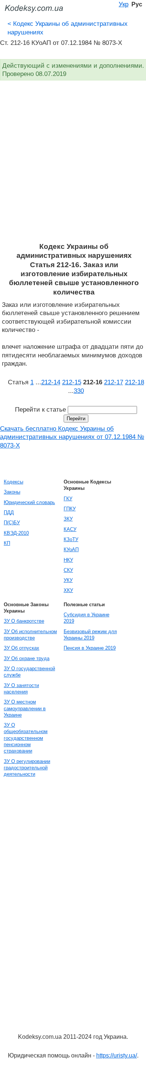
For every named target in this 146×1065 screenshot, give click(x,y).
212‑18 (134, 382)
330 (79, 390)
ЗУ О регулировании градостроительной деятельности (27, 768)
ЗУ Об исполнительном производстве (30, 635)
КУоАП (71, 549)
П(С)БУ (12, 522)
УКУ (68, 580)
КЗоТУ (71, 539)
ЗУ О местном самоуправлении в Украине (25, 708)
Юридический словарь (29, 502)
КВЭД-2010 (16, 533)
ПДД (9, 512)
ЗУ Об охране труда (26, 658)
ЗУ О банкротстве (24, 621)
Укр (123, 4)
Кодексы (13, 482)
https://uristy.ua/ (116, 1055)
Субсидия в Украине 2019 (86, 618)
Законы (12, 492)
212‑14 (50, 382)
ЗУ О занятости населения (21, 689)
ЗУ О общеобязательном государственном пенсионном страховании (26, 738)
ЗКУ (68, 519)
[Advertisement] (73, 165)
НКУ (68, 560)
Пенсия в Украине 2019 (90, 648)
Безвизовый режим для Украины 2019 (90, 635)
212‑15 (71, 382)
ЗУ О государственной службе (29, 672)
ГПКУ (70, 509)
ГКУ (68, 498)
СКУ (68, 570)
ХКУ (68, 590)
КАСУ (70, 529)
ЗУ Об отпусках (21, 648)
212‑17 (113, 382)
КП (7, 543)
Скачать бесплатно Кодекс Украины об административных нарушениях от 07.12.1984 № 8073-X (72, 437)
